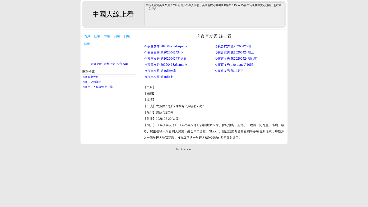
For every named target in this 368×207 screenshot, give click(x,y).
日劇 (127, 36)
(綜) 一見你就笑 (91, 81)
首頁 (87, 36)
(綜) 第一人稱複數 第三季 (97, 86)
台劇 (117, 36)
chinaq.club (185, 149)
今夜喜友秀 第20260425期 (233, 46)
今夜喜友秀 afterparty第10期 (234, 64)
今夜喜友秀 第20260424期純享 (236, 58)
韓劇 (107, 36)
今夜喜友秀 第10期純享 (160, 70)
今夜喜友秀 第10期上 (158, 77)
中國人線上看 (113, 14)
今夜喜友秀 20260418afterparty (165, 64)
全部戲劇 (122, 63)
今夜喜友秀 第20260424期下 (163, 52)
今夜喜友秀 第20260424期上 (234, 52)
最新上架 (109, 63)
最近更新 (96, 63)
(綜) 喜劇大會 (90, 76)
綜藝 (87, 43)
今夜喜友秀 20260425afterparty (165, 46)
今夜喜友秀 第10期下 (229, 70)
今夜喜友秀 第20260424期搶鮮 (165, 58)
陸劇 (97, 36)
